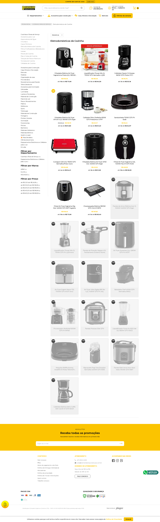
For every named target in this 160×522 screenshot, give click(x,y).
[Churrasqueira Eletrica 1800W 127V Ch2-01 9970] (95, 198)
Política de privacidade (45, 473)
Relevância (55, 35)
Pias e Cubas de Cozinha (29, 56)
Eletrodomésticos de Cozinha (31, 46)
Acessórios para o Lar (28, 37)
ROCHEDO (25, 175)
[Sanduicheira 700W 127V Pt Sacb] (125, 109)
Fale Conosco (42, 460)
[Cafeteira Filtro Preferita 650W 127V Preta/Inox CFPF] (95, 109)
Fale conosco (82, 476)
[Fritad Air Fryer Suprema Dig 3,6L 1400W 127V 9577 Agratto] (65, 198)
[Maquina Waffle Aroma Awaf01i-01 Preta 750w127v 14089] (65, 356)
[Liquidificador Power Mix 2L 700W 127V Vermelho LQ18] (95, 65)
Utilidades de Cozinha (28, 63)
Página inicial (26, 24)
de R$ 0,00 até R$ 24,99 (29, 182)
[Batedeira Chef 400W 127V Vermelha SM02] (125, 278)
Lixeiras (23, 51)
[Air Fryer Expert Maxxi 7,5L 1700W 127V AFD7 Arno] (65, 278)
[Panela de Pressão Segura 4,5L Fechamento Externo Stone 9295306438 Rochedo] (95, 239)
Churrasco (24, 42)
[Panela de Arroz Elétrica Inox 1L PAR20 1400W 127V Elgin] (125, 198)
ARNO (23, 169)
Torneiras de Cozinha (28, 61)
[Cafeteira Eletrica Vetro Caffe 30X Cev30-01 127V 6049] (65, 395)
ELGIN (24, 172)
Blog (39, 463)
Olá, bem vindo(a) (117, 6)
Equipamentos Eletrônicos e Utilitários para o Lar (32, 160)
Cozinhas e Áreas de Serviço (41, 24)
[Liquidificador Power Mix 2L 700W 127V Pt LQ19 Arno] (65, 239)
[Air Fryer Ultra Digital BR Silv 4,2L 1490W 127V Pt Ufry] (95, 278)
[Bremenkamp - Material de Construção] (29, 8)
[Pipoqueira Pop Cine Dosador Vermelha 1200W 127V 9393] (95, 356)
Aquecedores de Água (28, 39)
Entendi (128, 519)
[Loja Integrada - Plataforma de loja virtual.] (131, 507)
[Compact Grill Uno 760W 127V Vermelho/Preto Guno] (65, 153)
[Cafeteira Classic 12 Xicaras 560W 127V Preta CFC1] (125, 65)
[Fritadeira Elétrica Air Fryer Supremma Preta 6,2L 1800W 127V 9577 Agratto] (65, 65)
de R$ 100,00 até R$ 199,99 (30, 185)
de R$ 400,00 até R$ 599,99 (30, 190)
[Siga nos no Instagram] (118, 461)
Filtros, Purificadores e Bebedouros (32, 49)
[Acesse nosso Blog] (122, 461)
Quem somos (42, 478)
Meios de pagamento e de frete (48, 465)
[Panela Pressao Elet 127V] (95, 317)
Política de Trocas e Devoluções (48, 475)
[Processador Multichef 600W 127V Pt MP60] (65, 317)
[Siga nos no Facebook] (114, 461)
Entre (114, 8)
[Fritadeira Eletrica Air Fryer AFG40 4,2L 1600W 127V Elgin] (65, 109)
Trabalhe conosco (43, 481)
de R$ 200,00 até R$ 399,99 (30, 188)
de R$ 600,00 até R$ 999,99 (30, 193)
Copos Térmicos (26, 44)
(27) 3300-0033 (81, 460)
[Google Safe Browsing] (100, 496)
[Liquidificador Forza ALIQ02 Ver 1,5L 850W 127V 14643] (125, 317)
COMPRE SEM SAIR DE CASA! (74, 2)
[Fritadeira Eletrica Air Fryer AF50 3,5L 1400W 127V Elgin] (95, 153)
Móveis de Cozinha (27, 54)
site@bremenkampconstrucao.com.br (89, 463)
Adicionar (67, 84)
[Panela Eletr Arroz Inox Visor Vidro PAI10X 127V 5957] (125, 356)
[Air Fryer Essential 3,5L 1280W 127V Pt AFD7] (125, 239)
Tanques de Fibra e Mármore (30, 58)
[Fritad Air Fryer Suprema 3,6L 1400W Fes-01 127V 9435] (125, 153)
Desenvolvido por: (111, 508)
